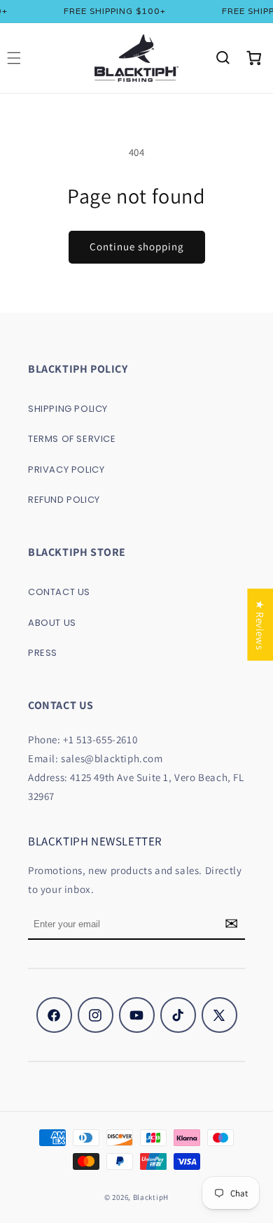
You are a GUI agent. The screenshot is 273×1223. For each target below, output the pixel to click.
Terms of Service (72, 438)
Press (42, 652)
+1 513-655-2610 (100, 739)
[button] (222, 58)
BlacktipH (151, 1197)
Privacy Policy (66, 469)
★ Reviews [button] (260, 624)
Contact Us (59, 592)
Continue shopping (137, 246)
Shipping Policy (68, 408)
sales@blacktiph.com (111, 758)
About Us (52, 622)
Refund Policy (64, 499)
